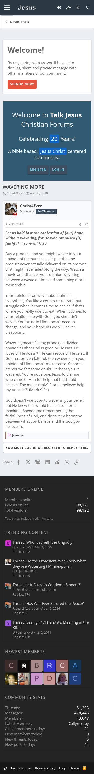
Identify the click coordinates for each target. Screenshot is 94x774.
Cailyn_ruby (79, 723)
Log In (58, 169)
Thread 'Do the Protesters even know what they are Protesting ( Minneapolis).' (49, 563)
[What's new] (78, 7)
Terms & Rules (21, 768)
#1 (87, 224)
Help (62, 768)
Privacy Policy (45, 768)
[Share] (80, 224)
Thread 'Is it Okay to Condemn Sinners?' (47, 584)
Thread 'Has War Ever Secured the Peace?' (48, 603)
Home (74, 768)
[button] (5, 768)
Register (38, 169)
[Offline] (15, 214)
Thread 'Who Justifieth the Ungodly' (43, 542)
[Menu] (7, 7)
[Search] (88, 7)
